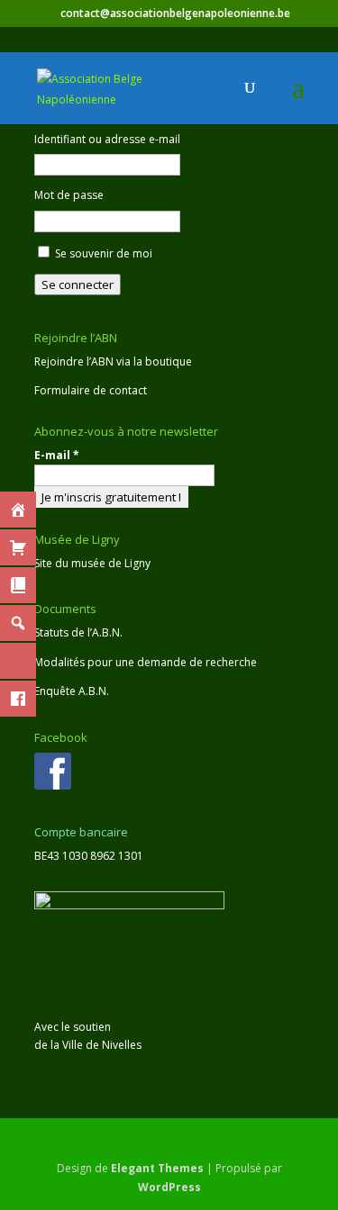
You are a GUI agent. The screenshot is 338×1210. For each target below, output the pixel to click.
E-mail (56, 455)
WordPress (169, 1187)
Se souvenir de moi (103, 253)
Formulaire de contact (90, 390)
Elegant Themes (157, 1168)
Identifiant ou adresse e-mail (107, 139)
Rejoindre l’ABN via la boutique (113, 361)
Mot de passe (69, 195)
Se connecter (77, 284)
